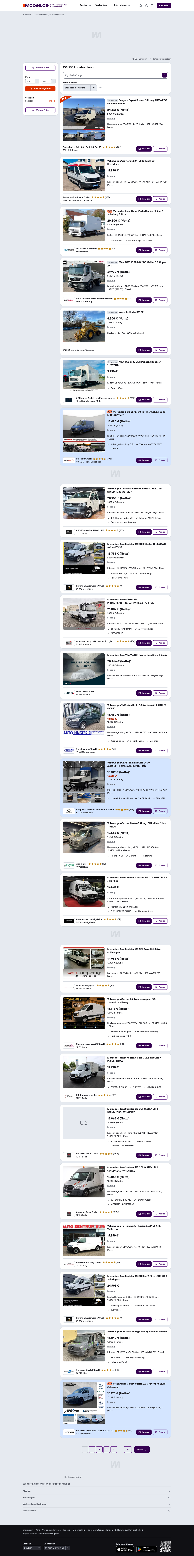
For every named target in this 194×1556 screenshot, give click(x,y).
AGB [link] (38, 1530)
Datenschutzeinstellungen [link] (100, 1530)
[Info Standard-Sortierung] (100, 88)
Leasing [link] (111, 118)
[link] (146, 5)
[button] (40, 99)
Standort (29, 98)
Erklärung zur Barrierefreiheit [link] (129, 1530)
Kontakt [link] (66, 1530)
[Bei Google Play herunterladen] (146, 1549)
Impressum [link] (28, 1530)
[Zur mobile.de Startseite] (47, 5)
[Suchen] (164, 75)
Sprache (27, 1543)
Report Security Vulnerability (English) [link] (41, 1533)
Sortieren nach (70, 82)
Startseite (27, 15)
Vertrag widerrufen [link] (51, 1530)
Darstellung (49, 1543)
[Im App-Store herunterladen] (126, 1549)
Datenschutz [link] (79, 1530)
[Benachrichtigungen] (141, 5)
